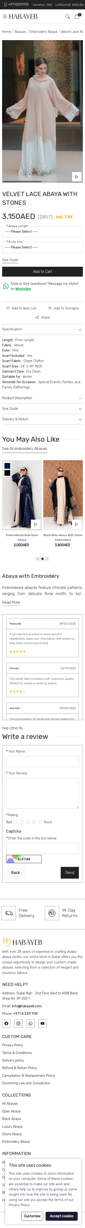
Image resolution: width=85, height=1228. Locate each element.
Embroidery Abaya (43, 32)
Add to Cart (42, 271)
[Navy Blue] (7, 465)
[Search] (66, 16)
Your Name (16, 751)
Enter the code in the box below (32, 838)
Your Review (17, 773)
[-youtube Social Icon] (42, 1023)
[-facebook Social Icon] (6, 1023)
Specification (12, 329)
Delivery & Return (15, 419)
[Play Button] (76, 176)
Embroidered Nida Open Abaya (22, 537)
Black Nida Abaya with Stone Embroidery (63, 537)
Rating (13, 815)
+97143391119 (18, 5)
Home (6, 32)
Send (69, 872)
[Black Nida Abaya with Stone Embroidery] (63, 495)
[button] (37, 558)
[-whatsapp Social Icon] (30, 1023)
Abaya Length (18, 226)
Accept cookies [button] (61, 1216)
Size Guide (10, 260)
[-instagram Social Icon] (18, 1023)
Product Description (17, 398)
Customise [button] (32, 1216)
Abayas (20, 32)
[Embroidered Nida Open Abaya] (22, 495)
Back (15, 872)
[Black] (7, 473)
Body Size (15, 241)
